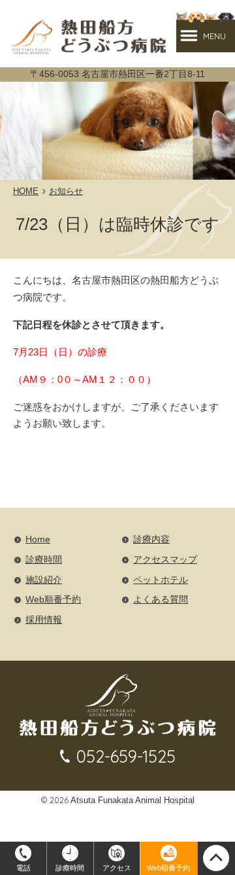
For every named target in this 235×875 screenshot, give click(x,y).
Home (37, 539)
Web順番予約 (53, 599)
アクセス (116, 868)
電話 (23, 868)
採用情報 (43, 620)
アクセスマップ (165, 560)
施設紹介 (43, 580)
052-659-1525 (126, 756)
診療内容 (151, 539)
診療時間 (43, 560)
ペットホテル (160, 580)
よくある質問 (160, 599)
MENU (214, 36)
